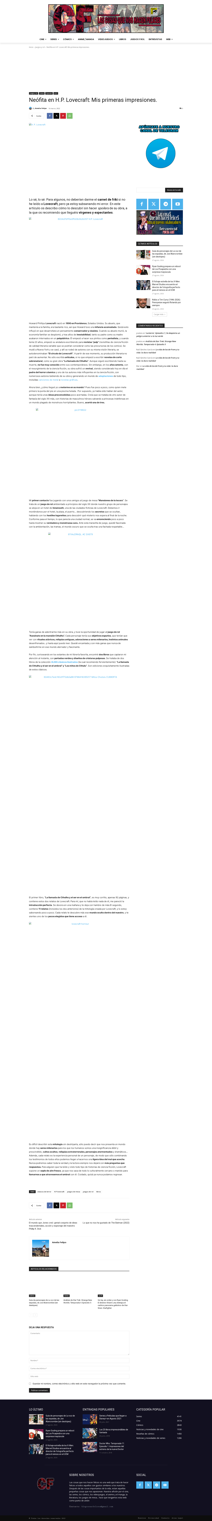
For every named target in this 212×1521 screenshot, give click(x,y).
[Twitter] (153, 204)
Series (66, 1296)
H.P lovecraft (59, 1192)
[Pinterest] (63, 116)
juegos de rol (88, 1192)
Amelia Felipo (41, 108)
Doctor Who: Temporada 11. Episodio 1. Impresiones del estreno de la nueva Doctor (112, 1446)
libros (98, 1192)
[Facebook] (50, 116)
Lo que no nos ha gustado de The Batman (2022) (106, 1222)
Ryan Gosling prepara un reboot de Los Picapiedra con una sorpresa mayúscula (166, 269)
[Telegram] (165, 204)
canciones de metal (48, 379)
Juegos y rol (40, 47)
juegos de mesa (73, 1192)
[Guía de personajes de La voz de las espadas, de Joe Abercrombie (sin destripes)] (45, 1286)
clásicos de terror (44, 1192)
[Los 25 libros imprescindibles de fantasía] (90, 1433)
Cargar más (158, 314)
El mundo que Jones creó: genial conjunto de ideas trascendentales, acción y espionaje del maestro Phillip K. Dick (53, 1225)
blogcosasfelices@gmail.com (97, 1506)
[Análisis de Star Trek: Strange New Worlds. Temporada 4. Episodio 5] (79, 1286)
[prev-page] (31, 1315)
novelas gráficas (69, 379)
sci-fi (55, 93)
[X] (56, 116)
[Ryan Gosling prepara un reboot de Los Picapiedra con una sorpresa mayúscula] (143, 270)
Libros (42, 93)
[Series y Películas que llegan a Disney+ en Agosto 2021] (90, 1419)
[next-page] (35, 1315)
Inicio (31, 47)
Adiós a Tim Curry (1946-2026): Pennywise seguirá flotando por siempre (166, 302)
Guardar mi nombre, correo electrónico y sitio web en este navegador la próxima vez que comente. (79, 1383)
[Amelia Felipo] (31, 108)
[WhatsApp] (70, 116)
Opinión (49, 93)
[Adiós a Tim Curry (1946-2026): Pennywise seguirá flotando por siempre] (143, 303)
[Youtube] (177, 204)
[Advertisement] (106, 70)
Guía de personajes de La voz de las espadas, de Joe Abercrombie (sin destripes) (44, 1302)
